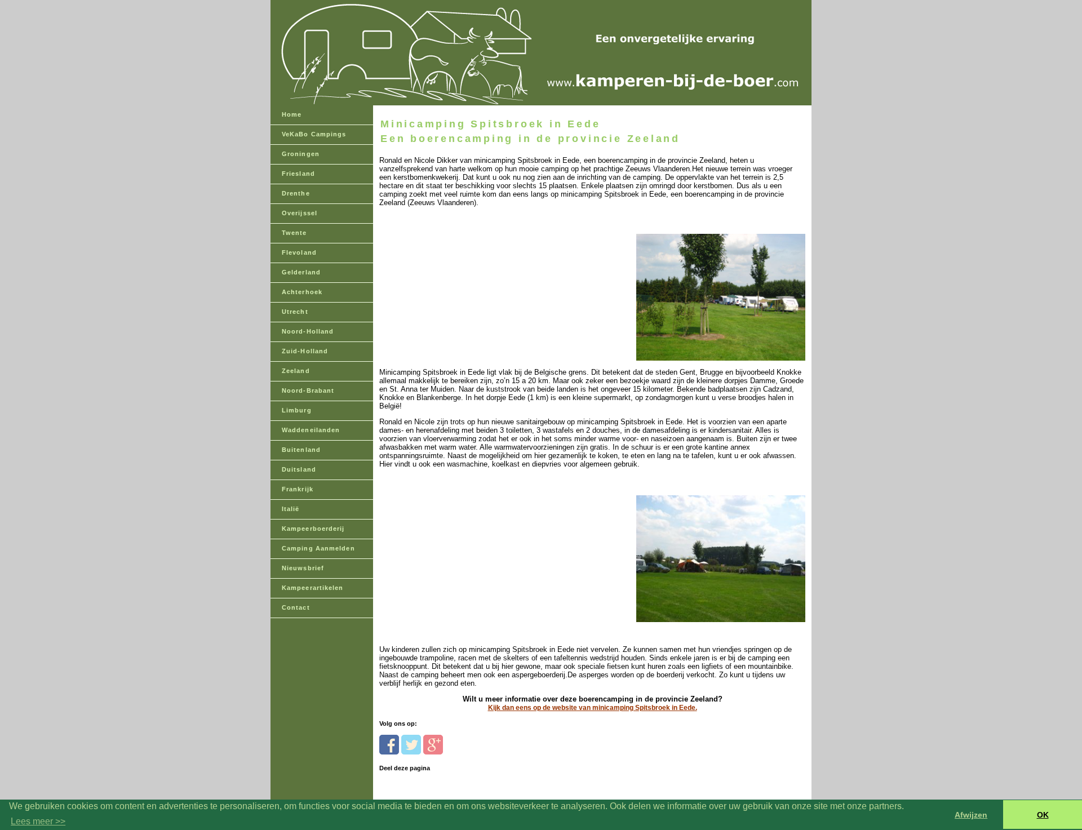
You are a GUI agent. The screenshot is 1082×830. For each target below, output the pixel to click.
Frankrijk (297, 489)
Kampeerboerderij (313, 528)
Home (291, 114)
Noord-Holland (308, 331)
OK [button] (1043, 814)
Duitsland (299, 469)
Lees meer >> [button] (38, 821)
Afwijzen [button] (971, 814)
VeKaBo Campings (314, 134)
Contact (296, 607)
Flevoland (299, 252)
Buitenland (301, 449)
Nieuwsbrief (303, 568)
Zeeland (296, 370)
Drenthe (296, 193)
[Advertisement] (456, 277)
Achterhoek (302, 291)
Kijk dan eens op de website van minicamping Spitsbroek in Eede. (592, 708)
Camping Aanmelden (318, 548)
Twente (294, 232)
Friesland (298, 173)
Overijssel (299, 213)
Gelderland (301, 272)
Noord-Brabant (308, 390)
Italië (291, 508)
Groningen (301, 153)
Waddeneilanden (311, 430)
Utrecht (295, 311)
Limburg (297, 410)
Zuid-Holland (305, 351)
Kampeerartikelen (313, 587)
